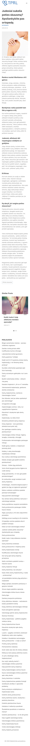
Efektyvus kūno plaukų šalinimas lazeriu (14, 653)
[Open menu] (26, 3)
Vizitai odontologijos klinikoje (11, 727)
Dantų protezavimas (8, 535)
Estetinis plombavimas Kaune (11, 703)
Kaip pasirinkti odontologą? (10, 496)
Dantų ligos (5, 595)
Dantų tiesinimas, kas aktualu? (12, 570)
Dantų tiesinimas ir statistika (11, 678)
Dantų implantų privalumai (10, 730)
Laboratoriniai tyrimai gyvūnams (12, 354)
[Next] (25, 313)
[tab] (13, 330)
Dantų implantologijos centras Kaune (13, 670)
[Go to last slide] (4, 313)
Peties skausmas (7, 282)
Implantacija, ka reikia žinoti (11, 418)
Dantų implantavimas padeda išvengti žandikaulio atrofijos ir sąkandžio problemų (14, 684)
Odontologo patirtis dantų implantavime (14, 613)
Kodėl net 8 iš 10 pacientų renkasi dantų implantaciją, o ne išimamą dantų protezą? (15, 362)
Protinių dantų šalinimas (9, 644)
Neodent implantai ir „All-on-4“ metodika (15, 384)
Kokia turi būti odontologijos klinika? (13, 526)
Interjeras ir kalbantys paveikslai (12, 706)
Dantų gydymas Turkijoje (10, 357)
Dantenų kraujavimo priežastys (12, 598)
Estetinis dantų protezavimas (11, 695)
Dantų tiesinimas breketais (10, 544)
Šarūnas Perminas (8, 616)
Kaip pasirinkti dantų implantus (12, 667)
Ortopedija (5, 25)
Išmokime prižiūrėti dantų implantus (13, 421)
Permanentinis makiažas (10, 647)
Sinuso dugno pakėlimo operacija (12, 589)
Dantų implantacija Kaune (10, 724)
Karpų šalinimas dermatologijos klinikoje (15, 607)
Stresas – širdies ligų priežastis (12, 465)
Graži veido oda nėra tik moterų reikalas (15, 650)
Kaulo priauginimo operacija (11, 610)
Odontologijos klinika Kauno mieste (13, 592)
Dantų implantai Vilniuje (9, 567)
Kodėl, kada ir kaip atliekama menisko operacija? (11, 319)
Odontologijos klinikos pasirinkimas (13, 721)
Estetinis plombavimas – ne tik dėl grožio (15, 715)
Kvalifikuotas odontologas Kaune (12, 553)
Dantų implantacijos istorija (10, 550)
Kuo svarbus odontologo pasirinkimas (14, 457)
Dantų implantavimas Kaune (11, 624)
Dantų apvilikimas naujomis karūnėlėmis (15, 504)
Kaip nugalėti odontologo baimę (12, 718)
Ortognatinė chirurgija (9, 404)
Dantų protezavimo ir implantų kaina (13, 547)
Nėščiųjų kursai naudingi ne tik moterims (15, 518)
